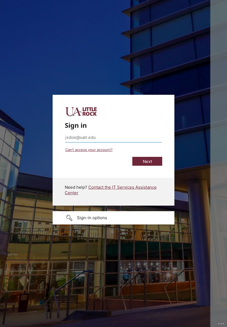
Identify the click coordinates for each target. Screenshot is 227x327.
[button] (113, 217)
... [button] (221, 322)
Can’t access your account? (89, 149)
